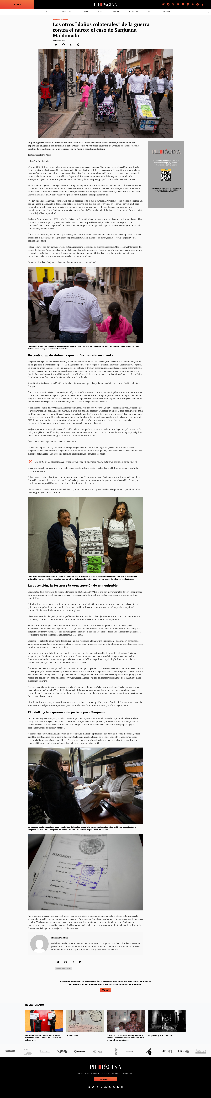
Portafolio (133, 11)
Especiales (166, 11)
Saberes (116, 11)
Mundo (100, 11)
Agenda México (45, 11)
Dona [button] (18, 4)
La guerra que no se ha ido (160, 1035)
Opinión (85, 11)
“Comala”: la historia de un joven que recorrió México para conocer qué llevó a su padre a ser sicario (125, 1037)
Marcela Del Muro (59, 937)
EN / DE (149, 11)
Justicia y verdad (60, 20)
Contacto (127, 1073)
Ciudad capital (66, 11)
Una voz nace (72, 1035)
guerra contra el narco (63, 969)
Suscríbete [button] (105, 1079)
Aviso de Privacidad (111, 1073)
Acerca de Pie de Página (88, 1073)
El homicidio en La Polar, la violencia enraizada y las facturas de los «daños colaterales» (43, 1037)
